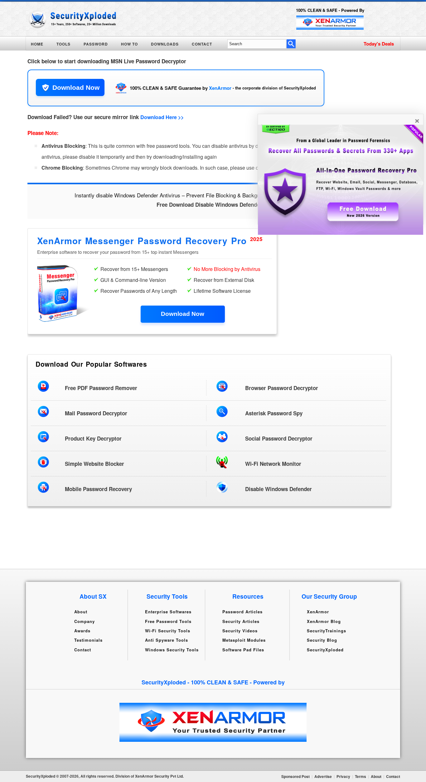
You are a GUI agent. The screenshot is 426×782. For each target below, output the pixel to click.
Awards (82, 631)
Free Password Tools (168, 621)
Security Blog (322, 640)
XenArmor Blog (324, 621)
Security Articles (240, 621)
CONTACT (202, 44)
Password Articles (242, 612)
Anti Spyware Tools (166, 640)
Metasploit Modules (244, 640)
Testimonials (88, 640)
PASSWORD (96, 44)
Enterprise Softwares (168, 612)
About (80, 612)
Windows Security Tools (172, 649)
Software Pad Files (243, 649)
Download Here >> (162, 117)
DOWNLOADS (165, 44)
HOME (37, 44)
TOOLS (63, 44)
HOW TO (129, 44)
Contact (82, 649)
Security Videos (240, 631)
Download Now (75, 87)
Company (84, 621)
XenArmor (220, 87)
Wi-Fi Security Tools (167, 631)
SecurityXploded (325, 649)
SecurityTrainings (326, 631)
